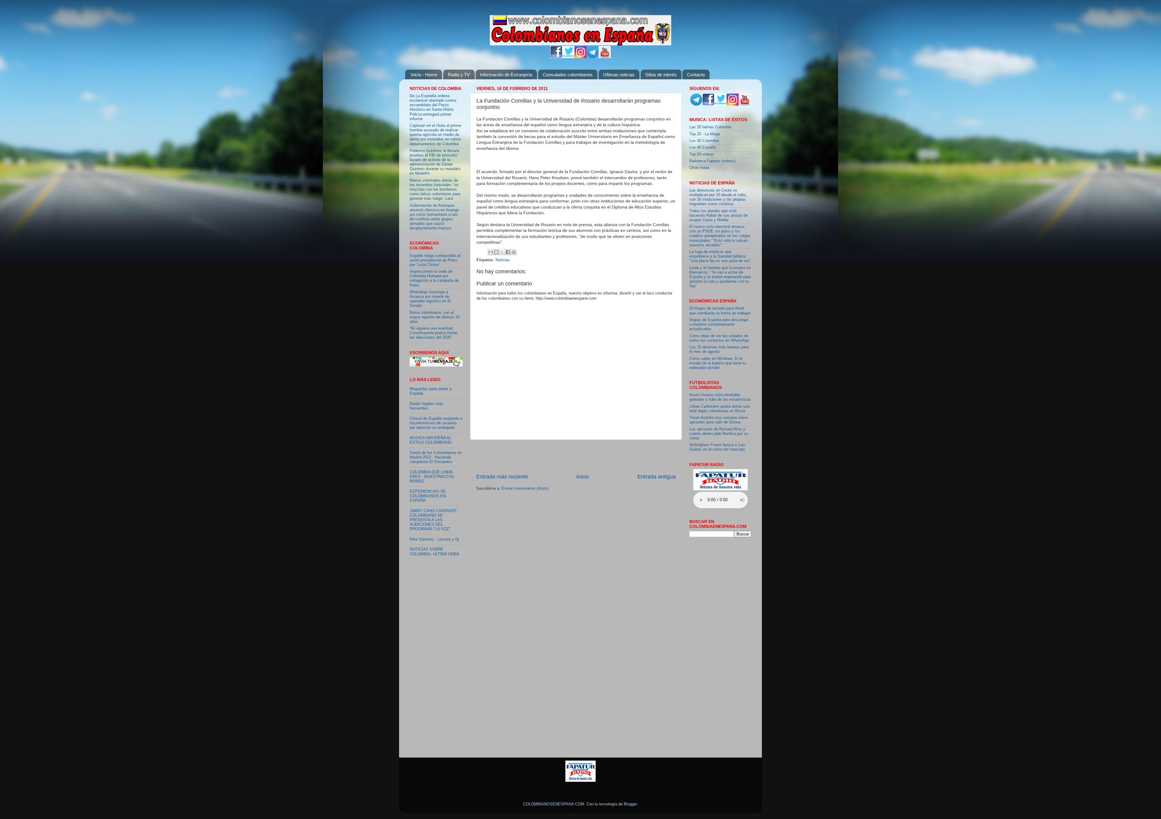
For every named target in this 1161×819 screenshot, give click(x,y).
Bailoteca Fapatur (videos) (712, 161)
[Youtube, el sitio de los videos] (605, 57)
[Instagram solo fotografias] (580, 57)
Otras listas (699, 168)
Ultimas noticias (619, 74)
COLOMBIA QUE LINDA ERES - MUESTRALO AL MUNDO (432, 476)
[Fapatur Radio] (720, 489)
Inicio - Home (424, 74)
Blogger (630, 804)
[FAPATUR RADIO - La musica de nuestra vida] (580, 780)
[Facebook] (556, 57)
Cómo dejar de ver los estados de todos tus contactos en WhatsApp (719, 338)
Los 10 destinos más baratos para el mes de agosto (719, 349)
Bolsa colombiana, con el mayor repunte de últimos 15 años (435, 317)
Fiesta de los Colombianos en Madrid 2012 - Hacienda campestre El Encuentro (436, 457)
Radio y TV (459, 74)
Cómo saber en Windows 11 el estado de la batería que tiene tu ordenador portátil (717, 363)
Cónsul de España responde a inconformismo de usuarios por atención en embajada (436, 423)
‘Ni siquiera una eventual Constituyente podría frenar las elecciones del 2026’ (433, 333)
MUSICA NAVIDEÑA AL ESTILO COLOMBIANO (431, 440)
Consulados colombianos (568, 74)
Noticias (503, 260)
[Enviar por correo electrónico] (491, 252)
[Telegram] (593, 57)
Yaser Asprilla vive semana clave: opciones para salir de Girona (719, 420)
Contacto (696, 74)
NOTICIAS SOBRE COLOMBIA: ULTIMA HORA (434, 551)
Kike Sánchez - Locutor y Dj (434, 539)
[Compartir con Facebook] (508, 252)
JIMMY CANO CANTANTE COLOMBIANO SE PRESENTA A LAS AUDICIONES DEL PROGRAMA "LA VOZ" (433, 520)
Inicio (582, 477)
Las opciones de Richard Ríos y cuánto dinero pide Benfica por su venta (718, 433)
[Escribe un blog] (496, 252)
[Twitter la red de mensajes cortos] (568, 57)
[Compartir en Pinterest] (514, 252)
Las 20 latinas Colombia (710, 127)
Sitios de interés (661, 74)
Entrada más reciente (502, 477)
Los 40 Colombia (704, 141)
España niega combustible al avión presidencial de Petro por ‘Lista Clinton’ (435, 260)
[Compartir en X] (502, 252)
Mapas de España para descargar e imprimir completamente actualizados (718, 324)
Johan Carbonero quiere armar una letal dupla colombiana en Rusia (719, 408)
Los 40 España (702, 147)
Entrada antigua (656, 477)
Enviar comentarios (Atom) (525, 488)
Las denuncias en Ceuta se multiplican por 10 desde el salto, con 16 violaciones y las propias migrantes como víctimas (718, 197)
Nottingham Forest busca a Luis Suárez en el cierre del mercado (717, 447)
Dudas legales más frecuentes (426, 406)
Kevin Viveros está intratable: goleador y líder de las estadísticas (720, 397)
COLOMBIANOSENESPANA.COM (553, 804)
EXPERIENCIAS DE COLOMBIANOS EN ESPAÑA (428, 496)
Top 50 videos (701, 154)
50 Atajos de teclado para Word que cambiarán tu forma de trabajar (719, 310)
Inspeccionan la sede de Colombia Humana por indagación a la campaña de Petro (434, 278)
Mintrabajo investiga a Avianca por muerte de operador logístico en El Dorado (430, 299)
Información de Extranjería (506, 74)
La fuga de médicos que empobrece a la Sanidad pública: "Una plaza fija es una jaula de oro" (720, 256)
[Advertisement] (576, 456)
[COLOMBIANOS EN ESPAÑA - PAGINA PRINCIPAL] (580, 29)
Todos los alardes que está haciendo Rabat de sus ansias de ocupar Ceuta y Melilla (718, 215)
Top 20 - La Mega (704, 134)
